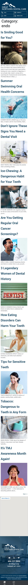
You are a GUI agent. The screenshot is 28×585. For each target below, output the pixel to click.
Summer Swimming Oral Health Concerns (12, 86)
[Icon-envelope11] (19, 552)
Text (14, 584)
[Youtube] (9, 557)
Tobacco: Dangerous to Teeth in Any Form (13, 406)
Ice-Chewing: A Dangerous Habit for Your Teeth (12, 176)
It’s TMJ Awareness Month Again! (13, 453)
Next (25, 494)
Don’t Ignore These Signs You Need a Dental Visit (14, 131)
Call (5, 584)
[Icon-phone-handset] (8, 552)
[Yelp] (14, 557)
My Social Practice (10, 577)
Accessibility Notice (16, 578)
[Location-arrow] (18, 557)
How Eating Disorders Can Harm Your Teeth (12, 320)
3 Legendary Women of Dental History (13, 273)
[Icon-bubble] (14, 552)
